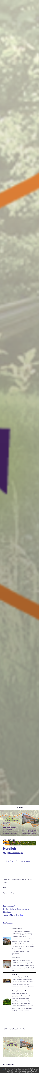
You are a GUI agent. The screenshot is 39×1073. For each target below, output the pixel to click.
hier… (21, 915)
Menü (20, 807)
